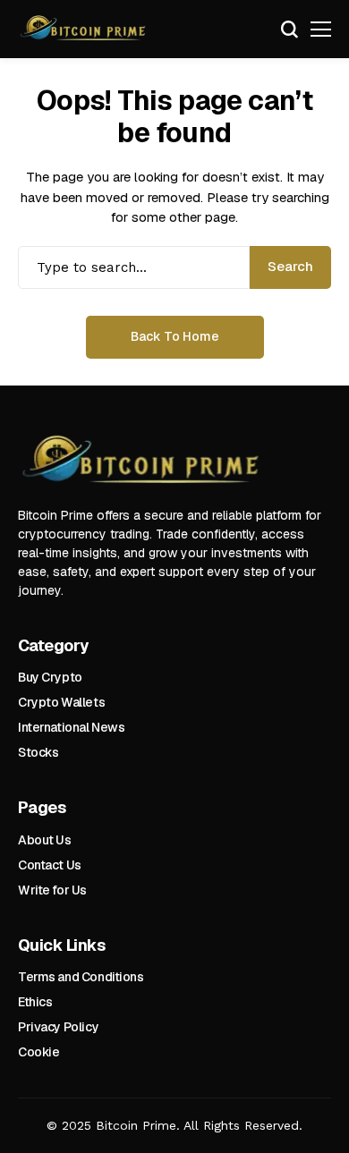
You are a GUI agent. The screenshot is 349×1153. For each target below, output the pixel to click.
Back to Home (175, 336)
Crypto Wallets (61, 702)
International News (71, 727)
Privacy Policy (58, 1027)
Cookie (38, 1052)
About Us (45, 840)
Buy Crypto (50, 677)
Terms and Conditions (81, 977)
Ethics (35, 1002)
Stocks (38, 752)
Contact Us (49, 865)
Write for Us (52, 890)
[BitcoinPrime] (85, 29)
